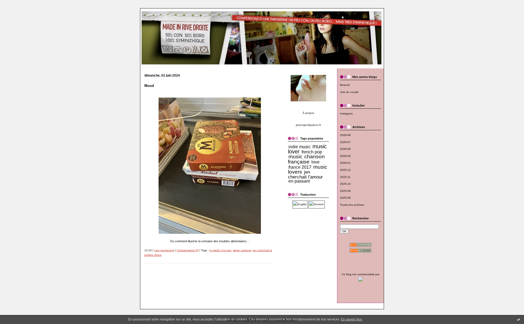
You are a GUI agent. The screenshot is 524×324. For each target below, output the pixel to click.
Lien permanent (164, 250)
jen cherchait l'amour (305, 174)
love (315, 162)
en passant (299, 181)
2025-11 (345, 176)
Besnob (345, 84)
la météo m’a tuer (220, 250)
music (295, 156)
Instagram (346, 113)
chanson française (306, 159)
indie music (299, 146)
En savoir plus (351, 319)
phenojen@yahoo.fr (308, 124)
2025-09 (345, 190)
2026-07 (345, 142)
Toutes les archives (352, 204)
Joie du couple (349, 91)
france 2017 (299, 167)
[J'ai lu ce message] (518, 319)
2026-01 (345, 162)
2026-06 (345, 148)
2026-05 (345, 156)
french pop (312, 152)
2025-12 (345, 169)
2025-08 (345, 197)
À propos (308, 112)
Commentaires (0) (188, 250)
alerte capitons (242, 250)
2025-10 (345, 183)
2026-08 (345, 135)
